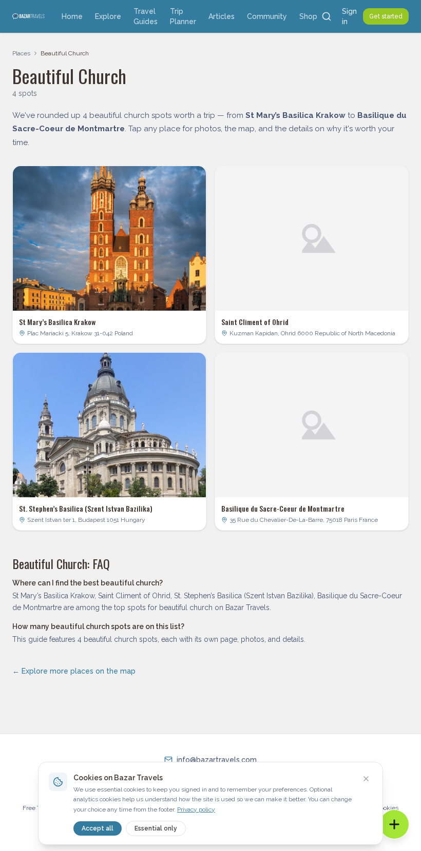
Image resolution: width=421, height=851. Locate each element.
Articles (221, 16)
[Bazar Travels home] (28, 16)
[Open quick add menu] (394, 824)
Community (267, 16)
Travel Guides (145, 16)
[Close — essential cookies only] (366, 779)
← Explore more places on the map (74, 671)
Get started (386, 16)
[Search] (326, 16)
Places (21, 53)
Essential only (156, 828)
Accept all (97, 828)
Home (72, 16)
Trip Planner (183, 16)
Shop (308, 16)
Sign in (349, 16)
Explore (108, 16)
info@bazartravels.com (217, 760)
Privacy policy (196, 809)
